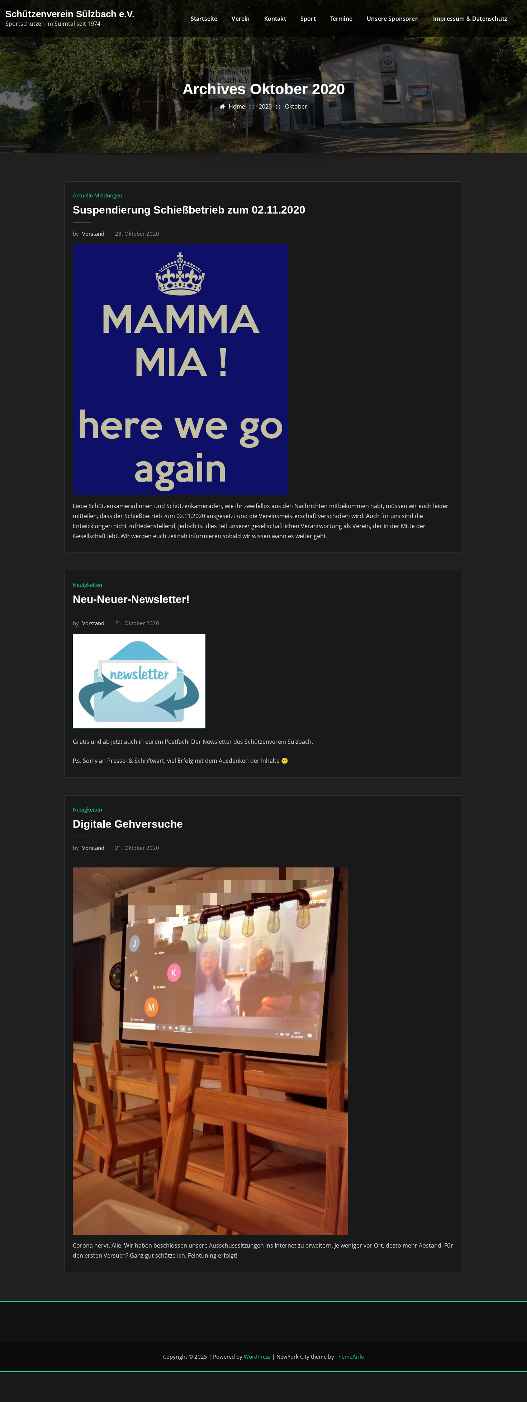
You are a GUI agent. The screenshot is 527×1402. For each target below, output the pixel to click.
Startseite (204, 19)
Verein (241, 19)
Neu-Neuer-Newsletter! (131, 599)
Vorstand (88, 233)
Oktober (296, 106)
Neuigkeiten (87, 584)
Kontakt (275, 19)
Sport (308, 19)
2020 (265, 106)
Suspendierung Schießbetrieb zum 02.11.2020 (189, 210)
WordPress (257, 1356)
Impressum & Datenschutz (470, 19)
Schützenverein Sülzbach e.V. (69, 14)
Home (237, 106)
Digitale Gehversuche (128, 824)
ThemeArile (350, 1356)
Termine (341, 19)
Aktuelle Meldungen (97, 195)
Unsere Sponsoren (393, 19)
